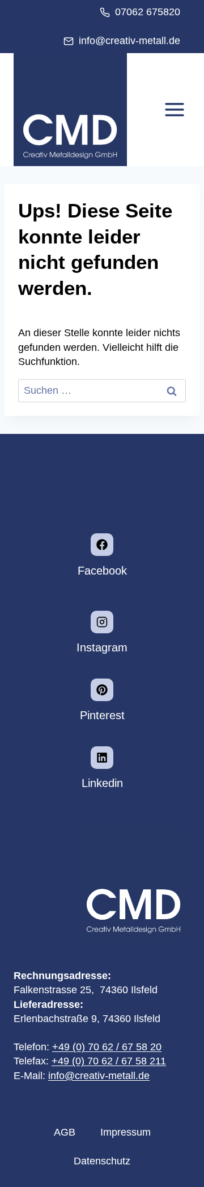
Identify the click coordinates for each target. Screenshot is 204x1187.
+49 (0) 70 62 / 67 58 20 (107, 1047)
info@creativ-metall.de (99, 1075)
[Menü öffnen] (174, 109)
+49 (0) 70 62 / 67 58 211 (109, 1061)
